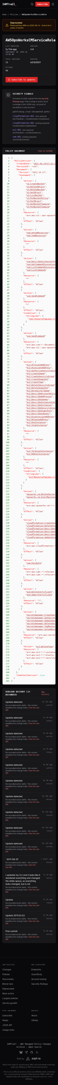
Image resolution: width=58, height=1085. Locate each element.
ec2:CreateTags (35, 382)
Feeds (5, 1020)
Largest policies (10, 998)
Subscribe (42, 4)
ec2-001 (17, 130)
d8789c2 (49, 799)
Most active (8, 993)
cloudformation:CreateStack (42, 523)
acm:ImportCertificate (39, 595)
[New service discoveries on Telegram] (26, 1052)
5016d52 (49, 862)
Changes (6, 969)
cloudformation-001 (23, 116)
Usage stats (8, 1030)
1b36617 (49, 721)
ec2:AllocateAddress (38, 365)
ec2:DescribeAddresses (39, 396)
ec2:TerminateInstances (40, 451)
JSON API (7, 1025)
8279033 (49, 846)
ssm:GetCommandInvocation (41, 264)
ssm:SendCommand (36, 296)
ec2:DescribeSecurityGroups (42, 408)
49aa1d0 (49, 815)
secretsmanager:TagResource (42, 626)
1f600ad (49, 903)
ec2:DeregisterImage (38, 391)
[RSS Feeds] (37, 1052)
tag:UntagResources (37, 233)
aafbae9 (49, 705)
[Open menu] (53, 4)
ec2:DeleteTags (44, 646)
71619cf (49, 831)
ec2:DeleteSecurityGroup (40, 385)
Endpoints (36, 969)
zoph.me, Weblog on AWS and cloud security (29, 1067)
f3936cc (49, 752)
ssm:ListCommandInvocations (42, 267)
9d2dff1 (49, 878)
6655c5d (49, 918)
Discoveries (8, 979)
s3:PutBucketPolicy (37, 198)
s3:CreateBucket (36, 184)
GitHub (34, 1020)
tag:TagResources (36, 235)
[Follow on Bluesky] (20, 1052)
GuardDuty (36, 974)
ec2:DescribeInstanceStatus (42, 402)
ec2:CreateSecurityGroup (40, 376)
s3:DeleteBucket (36, 189)
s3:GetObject (34, 192)
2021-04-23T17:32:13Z (46, 164)
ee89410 (49, 768)
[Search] (32, 4)
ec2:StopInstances (37, 425)
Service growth (9, 1003)
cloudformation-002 (23, 123)
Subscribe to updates (23, 79)
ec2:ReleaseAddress (37, 419)
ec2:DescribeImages (37, 399)
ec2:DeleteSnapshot (37, 388)
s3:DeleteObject (36, 187)
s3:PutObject (34, 201)
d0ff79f (49, 736)
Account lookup (39, 979)
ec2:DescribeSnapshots (39, 411)
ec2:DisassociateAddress (40, 416)
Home (4, 14)
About (34, 1015)
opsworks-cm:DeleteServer (41, 494)
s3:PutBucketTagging (38, 207)
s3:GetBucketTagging (38, 204)
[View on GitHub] (31, 1052)
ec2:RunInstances (36, 422)
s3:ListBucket (34, 195)
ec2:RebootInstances (38, 454)
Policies (14, 14)
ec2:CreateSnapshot (37, 379)
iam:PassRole (34, 563)
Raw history (45, 693)
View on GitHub (45, 151)
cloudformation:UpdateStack (42, 537)
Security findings (39, 984)
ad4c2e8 (49, 934)
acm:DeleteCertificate (39, 592)
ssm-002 (17, 137)
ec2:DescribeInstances (39, 405)
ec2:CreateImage (36, 373)
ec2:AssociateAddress (39, 368)
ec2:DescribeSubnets (38, 413)
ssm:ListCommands (36, 270)
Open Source (34, 1047)
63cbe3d (49, 784)
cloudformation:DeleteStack (42, 526)
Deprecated (8, 988)
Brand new (7, 984)
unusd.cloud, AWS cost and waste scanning (37, 1064)
